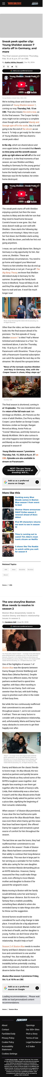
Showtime (22, 569)
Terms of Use (32, 1038)
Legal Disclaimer (33, 1042)
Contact (5, 1029)
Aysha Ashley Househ (14, 62)
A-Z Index (30, 1046)
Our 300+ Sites (32, 1029)
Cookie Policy (8, 1042)
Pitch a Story (31, 1034)
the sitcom (27, 129)
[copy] (16, 66)
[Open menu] (3, 3)
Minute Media (13, 1059)
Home (4, 585)
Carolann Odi (10, 622)
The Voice (30, 569)
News (13, 569)
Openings (30, 1025)
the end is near (29, 112)
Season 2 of (13, 946)
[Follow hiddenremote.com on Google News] (37, 482)
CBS (6, 569)
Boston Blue (13, 1009)
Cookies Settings (9, 1053)
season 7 (24, 105)
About (4, 1025)
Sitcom (6, 575)
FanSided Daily (8, 1034)
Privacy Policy (8, 1038)
